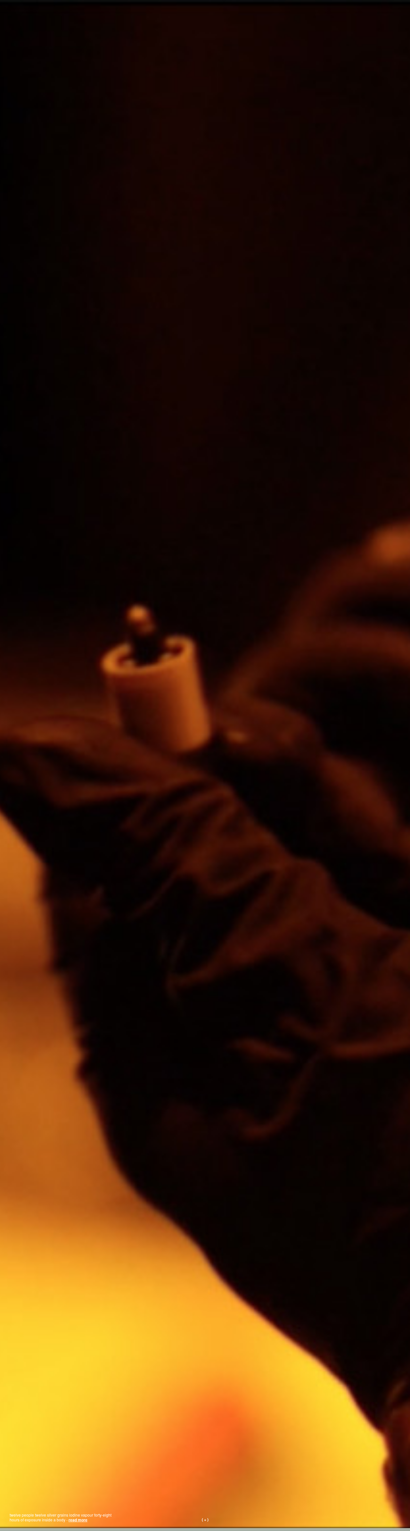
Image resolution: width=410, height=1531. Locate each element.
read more (78, 1520)
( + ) (205, 1519)
